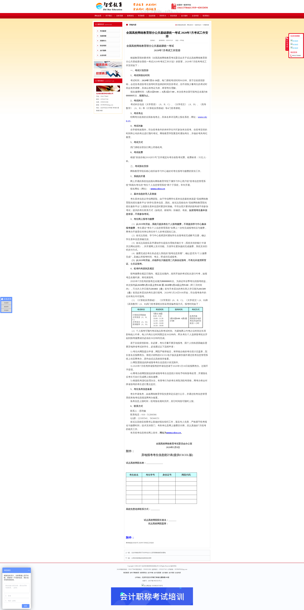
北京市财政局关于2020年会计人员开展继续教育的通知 (148, 552)
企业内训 (103, 55)
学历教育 (103, 31)
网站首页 (190, 25)
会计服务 (103, 50)
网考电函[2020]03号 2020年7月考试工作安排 (140, 543)
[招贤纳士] (108, 77)
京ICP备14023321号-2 (155, 581)
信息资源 (103, 36)
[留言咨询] (108, 68)
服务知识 (198, 25)
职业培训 (103, 45)
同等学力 (103, 41)
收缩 (287, 44)
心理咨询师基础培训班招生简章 (141, 558)
